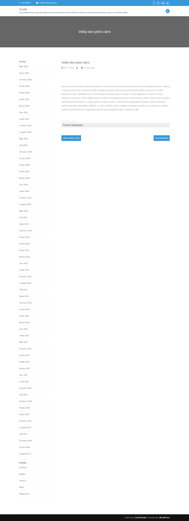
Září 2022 (23, 290)
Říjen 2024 (23, 139)
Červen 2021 (24, 355)
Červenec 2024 (25, 152)
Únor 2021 (23, 375)
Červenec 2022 (25, 303)
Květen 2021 (24, 362)
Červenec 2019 (25, 441)
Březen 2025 (24, 106)
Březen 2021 (24, 368)
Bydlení (22, 474)
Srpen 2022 (24, 296)
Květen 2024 (24, 165)
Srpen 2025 (24, 73)
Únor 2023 (23, 263)
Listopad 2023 (25, 204)
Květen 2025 (24, 93)
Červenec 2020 (25, 401)
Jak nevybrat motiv (71, 138)
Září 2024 (23, 145)
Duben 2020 (24, 414)
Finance (22, 481)
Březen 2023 (24, 257)
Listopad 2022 (25, 283)
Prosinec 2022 (25, 276)
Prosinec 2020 (25, 388)
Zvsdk (23, 9)
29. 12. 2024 (69, 68)
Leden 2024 (24, 191)
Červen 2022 (24, 309)
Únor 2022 (23, 329)
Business (23, 467)
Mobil (21, 487)
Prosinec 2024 (25, 125)
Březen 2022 (24, 322)
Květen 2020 (24, 408)
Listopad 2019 (25, 427)
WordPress (164, 517)
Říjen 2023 (23, 211)
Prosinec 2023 (25, 198)
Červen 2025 (24, 86)
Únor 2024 (23, 185)
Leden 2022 (24, 336)
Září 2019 (23, 434)
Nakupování (24, 494)
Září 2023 (23, 217)
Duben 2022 (24, 316)
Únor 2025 (23, 112)
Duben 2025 (24, 99)
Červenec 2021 (25, 349)
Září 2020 (23, 395)
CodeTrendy (140, 517)
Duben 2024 (24, 171)
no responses (89, 68)
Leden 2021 (24, 381)
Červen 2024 (24, 158)
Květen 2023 (24, 244)
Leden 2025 (24, 119)
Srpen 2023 (24, 224)
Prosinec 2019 (25, 421)
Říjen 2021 (23, 342)
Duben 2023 (24, 250)
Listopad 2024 (25, 132)
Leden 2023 (24, 270)
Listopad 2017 (25, 454)
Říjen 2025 (23, 66)
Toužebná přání (161, 138)
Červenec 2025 (25, 80)
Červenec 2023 (25, 230)
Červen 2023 (24, 237)
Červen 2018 (24, 447)
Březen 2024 (24, 178)
